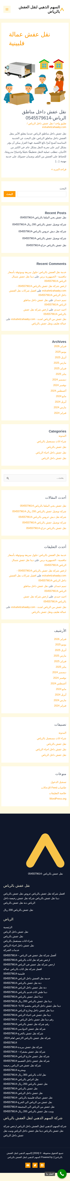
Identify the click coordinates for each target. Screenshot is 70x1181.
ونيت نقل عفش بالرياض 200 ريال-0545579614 (28, 1111)
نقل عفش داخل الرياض (40, 123)
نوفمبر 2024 (59, 385)
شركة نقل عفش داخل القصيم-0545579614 (26, 1061)
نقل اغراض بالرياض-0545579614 (21, 1079)
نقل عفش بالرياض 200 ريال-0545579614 (25, 1084)
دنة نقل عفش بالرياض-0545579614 (22, 983)
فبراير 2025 (60, 368)
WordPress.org (57, 798)
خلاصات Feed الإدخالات (53, 787)
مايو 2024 (61, 396)
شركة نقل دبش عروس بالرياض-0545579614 (42, 231)
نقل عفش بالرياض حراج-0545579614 (46, 245)
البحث (63, 188)
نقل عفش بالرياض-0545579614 (20, 1088)
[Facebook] (42, 1165)
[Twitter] (35, 1165)
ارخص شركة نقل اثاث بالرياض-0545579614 (26, 960)
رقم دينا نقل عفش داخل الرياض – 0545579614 (28, 1019)
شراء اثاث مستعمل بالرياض (51, 441)
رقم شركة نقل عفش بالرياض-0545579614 (26, 1024)
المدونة (62, 435)
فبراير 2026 (60, 346)
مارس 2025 (60, 362)
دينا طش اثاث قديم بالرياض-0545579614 (25, 992)
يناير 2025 (61, 374)
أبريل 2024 (60, 401)
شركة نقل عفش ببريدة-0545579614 (22, 1047)
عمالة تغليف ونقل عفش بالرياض (49, 323)
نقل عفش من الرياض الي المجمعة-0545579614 (29, 1106)
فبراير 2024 (60, 413)
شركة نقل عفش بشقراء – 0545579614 (24, 1051)
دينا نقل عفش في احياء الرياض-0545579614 (27, 1015)
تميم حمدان (60, 300)
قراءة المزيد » (58, 169)
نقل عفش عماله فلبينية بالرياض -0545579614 (27, 1097)
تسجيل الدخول (58, 782)
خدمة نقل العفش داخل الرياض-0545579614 (26, 978)
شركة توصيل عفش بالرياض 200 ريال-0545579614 (39, 224)
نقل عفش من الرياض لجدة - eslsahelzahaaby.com (38, 319)
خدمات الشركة (11, 950)
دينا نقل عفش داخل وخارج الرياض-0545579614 (28, 1010)
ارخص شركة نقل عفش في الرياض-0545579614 (29, 964)
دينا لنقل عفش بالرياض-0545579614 (23, 996)
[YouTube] (27, 1165)
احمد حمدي (60, 309)
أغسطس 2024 (58, 390)
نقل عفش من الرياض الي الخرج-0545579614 (27, 1102)
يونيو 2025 (60, 351)
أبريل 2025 (60, 357)
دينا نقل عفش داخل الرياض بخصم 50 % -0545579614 (32, 1005)
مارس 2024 (60, 407)
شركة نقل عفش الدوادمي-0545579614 (24, 1029)
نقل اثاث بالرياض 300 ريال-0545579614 (24, 1074)
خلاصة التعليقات (57, 793)
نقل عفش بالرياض (56, 447)
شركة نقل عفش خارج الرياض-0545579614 (26, 1056)
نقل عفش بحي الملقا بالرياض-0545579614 (43, 217)
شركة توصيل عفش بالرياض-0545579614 (44, 238)
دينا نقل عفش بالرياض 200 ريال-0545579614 (27, 1001)
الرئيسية (7, 927)
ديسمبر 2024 (59, 379)
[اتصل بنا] (62, 1173)
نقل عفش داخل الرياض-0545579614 (23, 1093)
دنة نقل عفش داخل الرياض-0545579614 (25, 987)
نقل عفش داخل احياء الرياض (51, 452)
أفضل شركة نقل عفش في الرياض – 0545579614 (29, 955)
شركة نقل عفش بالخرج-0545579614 (23, 1033)
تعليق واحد (60, 123)
